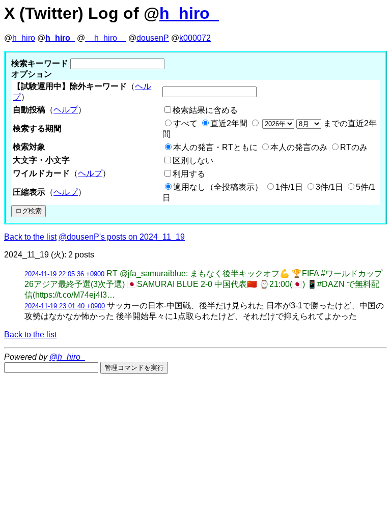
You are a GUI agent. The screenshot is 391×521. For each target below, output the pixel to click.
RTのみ (354, 147)
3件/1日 (329, 187)
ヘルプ (65, 109)
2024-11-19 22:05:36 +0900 (64, 274)
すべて (185, 123)
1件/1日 (289, 187)
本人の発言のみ (298, 147)
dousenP (152, 38)
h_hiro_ (189, 13)
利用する (189, 173)
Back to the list (30, 237)
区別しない (193, 160)
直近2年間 (228, 123)
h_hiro (23, 38)
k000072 (195, 38)
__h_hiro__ (105, 38)
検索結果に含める (205, 110)
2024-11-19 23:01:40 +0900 (64, 306)
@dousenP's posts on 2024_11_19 (122, 237)
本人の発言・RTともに (215, 147)
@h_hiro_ (67, 357)
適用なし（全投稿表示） (218, 187)
